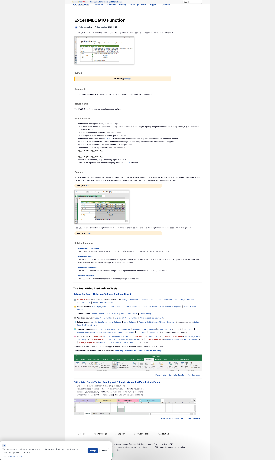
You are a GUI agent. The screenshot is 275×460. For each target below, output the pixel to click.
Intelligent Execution (130, 299)
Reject (104, 451)
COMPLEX (108, 139)
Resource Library (164, 329)
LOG (129, 163)
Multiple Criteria (97, 314)
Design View (110, 329)
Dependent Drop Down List (126, 318)
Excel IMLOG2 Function (88, 268)
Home (82, 434)
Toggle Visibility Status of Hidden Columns (156, 322)
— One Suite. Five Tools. (97, 2)
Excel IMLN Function (86, 256)
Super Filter (141, 332)
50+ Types (140, 336)
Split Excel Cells (126, 342)
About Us (164, 434)
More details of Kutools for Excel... (169, 375)
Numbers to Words (171, 339)
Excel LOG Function (86, 276)
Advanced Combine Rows (108, 342)
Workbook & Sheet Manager (144, 329)
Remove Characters (120, 336)
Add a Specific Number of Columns (106, 322)
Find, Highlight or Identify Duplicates (107, 306)
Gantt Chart (153, 336)
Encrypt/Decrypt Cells (106, 332)
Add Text (107, 336)
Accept (93, 451)
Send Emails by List (126, 332)
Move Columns (130, 322)
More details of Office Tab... (172, 418)
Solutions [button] (98, 4)
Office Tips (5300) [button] (138, 4)
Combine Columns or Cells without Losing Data (162, 306)
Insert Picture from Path (130, 339)
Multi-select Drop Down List (151, 318)
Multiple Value (112, 314)
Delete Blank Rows (132, 306)
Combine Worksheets (86, 332)
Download (111, 4)
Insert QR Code (114, 339)
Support (153, 4)
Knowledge (102, 434)
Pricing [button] (122, 4)
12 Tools (97, 336)
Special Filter (154, 332)
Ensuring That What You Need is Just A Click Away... (139, 350)
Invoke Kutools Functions (103, 302)
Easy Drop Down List (103, 318)
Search (166, 4)
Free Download (194, 375)
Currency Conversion (188, 339)
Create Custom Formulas (167, 299)
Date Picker (188, 329)
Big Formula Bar (124, 329)
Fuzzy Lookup (145, 314)
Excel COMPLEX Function (88, 248)
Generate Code (148, 299)
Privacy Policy (143, 434)
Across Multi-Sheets (129, 314)
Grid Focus (97, 329)
